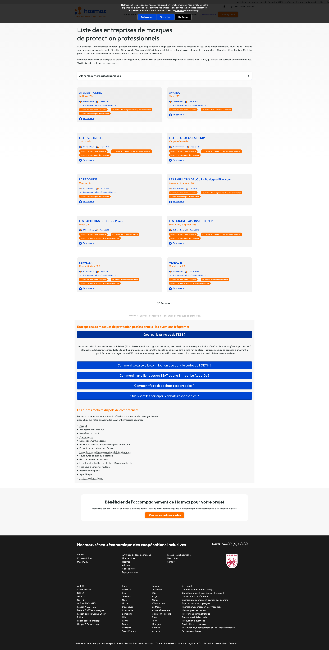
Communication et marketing (197, 589)
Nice (124, 599)
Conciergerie (86, 437)
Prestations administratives (196, 613)
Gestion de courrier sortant (93, 459)
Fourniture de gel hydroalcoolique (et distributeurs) (105, 451)
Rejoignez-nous (130, 572)
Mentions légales (186, 643)
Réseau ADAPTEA (86, 606)
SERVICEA (86, 262)
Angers (155, 596)
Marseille (126, 589)
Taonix (159, 643)
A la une (126, 565)
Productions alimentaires (194, 624)
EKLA (80, 617)
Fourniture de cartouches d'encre (125, 234)
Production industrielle (193, 620)
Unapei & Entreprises (88, 624)
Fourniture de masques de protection (94, 113)
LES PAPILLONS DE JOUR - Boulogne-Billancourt (200, 179)
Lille (124, 617)
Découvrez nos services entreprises (164, 515)
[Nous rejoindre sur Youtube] (246, 544)
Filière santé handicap (88, 620)
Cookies (179, 10)
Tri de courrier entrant (91, 478)
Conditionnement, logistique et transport (203, 592)
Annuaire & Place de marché (136, 554)
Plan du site (170, 643)
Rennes (126, 620)
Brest (155, 617)
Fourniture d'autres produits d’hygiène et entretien (131, 110)
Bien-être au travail (89, 433)
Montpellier (128, 610)
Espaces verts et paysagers (196, 603)
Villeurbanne (158, 603)
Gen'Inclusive (129, 568)
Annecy (156, 631)
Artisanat (187, 586)
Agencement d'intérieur (91, 429)
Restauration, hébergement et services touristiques (208, 627)
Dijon (154, 592)
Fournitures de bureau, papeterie (93, 110)
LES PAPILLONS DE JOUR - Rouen (101, 221)
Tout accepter (147, 17)
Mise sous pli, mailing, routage (94, 466)
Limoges (156, 624)
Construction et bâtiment (195, 596)
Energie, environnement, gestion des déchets (205, 599)
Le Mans (156, 606)
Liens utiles (172, 558)
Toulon (155, 586)
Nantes (126, 603)
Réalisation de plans (89, 470)
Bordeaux (127, 613)
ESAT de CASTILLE (91, 137)
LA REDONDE (88, 179)
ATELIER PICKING (90, 92)
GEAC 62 (81, 596)
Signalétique (85, 474)
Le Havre (126, 627)
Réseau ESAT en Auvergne (90, 610)
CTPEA (81, 592)
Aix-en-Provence (161, 610)
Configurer (183, 17)
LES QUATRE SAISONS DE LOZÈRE (191, 221)
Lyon (124, 592)
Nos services (128, 558)
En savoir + (88, 118)
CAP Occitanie (84, 589)
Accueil (132, 315)
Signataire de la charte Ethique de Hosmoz (99, 105)
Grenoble (157, 589)
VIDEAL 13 (175, 262)
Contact (171, 561)
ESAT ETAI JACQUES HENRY (187, 137)
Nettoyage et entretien (194, 610)
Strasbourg (127, 606)
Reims (125, 624)
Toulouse (126, 596)
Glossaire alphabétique (179, 554)
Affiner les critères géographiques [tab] (100, 76)
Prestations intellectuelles (195, 617)
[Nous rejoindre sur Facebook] (230, 544)
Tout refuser (165, 17)
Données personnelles (215, 643)
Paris (124, 586)
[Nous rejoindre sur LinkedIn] (241, 544)
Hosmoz (126, 561)
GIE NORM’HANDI (86, 603)
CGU (199, 643)
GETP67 (81, 599)
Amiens (156, 627)
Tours (155, 620)
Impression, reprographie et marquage (202, 606)
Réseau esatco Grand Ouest (91, 613)
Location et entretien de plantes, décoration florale (105, 463)
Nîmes (155, 599)
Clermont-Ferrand (161, 613)
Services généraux (149, 315)
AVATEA (174, 92)
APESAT (81, 586)
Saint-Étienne (129, 631)
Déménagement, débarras (93, 440)
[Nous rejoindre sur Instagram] (235, 544)
